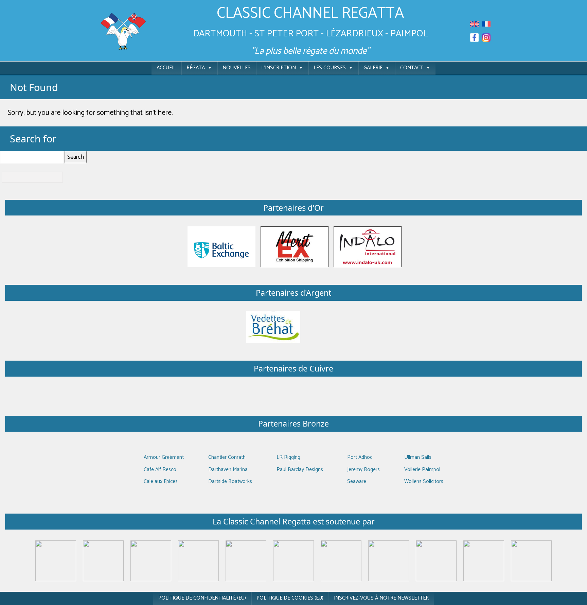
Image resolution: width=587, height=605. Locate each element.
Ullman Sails (417, 457)
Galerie (373, 68)
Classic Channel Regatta (310, 13)
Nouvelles (237, 68)
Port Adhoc (359, 457)
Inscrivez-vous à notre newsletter (381, 598)
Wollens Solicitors (423, 481)
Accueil (166, 68)
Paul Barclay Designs (300, 469)
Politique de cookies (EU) (289, 598)
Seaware (356, 481)
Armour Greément (164, 457)
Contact (411, 68)
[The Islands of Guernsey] (341, 560)
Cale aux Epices (161, 481)
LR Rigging (288, 457)
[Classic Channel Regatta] (123, 31)
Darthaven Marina (228, 469)
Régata (195, 68)
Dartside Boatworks (230, 481)
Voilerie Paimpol (422, 469)
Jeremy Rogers (363, 469)
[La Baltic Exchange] (221, 246)
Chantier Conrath (227, 457)
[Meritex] (294, 246)
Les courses (330, 68)
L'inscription (278, 68)
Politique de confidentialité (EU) (202, 598)
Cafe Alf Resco (160, 469)
